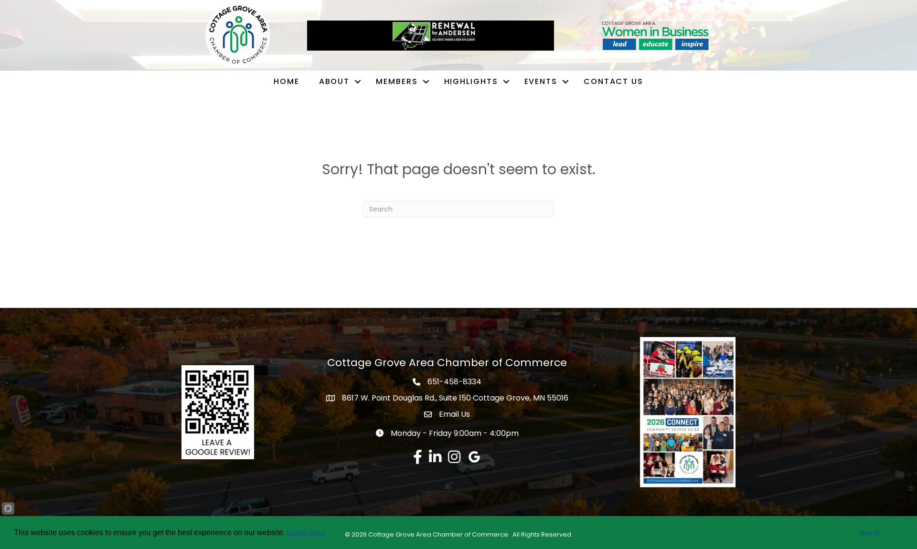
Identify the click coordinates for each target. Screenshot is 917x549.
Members (396, 81)
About (334, 81)
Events (540, 81)
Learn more (306, 532)
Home (286, 81)
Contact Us (613, 81)
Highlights (471, 81)
